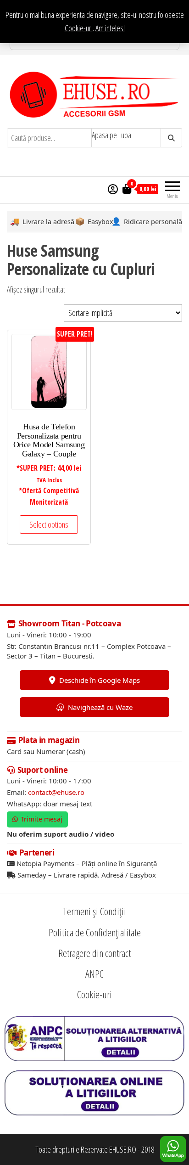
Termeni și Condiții (94, 911)
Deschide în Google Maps (99, 680)
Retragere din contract (94, 953)
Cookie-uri (79, 28)
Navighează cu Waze (100, 707)
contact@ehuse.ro (56, 792)
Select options (48, 524)
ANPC (94, 973)
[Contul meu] (113, 189)
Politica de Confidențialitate (95, 932)
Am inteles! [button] (110, 28)
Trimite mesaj (41, 819)
